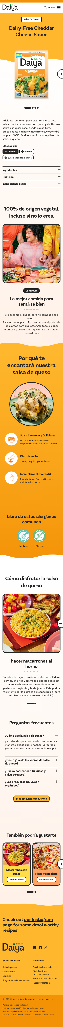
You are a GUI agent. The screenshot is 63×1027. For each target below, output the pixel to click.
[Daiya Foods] (10, 7)
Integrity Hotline (41, 982)
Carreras (7, 975)
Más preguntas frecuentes (31, 798)
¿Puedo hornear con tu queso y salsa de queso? (25, 772)
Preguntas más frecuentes (16, 980)
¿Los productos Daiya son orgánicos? (22, 783)
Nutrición (8, 176)
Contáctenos (9, 971)
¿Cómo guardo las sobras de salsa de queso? (27, 761)
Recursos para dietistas (45, 978)
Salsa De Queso (31, 19)
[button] (30, 703)
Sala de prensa (10, 967)
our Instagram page (28, 921)
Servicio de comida (42, 967)
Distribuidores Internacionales (41, 972)
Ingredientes (10, 169)
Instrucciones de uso (14, 183)
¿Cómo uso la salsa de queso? (24, 735)
